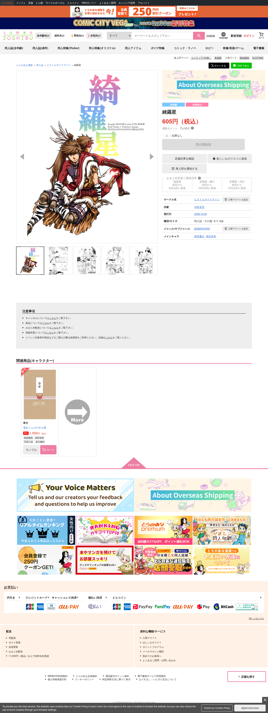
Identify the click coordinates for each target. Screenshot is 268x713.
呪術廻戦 (244, 57)
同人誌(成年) (40, 48)
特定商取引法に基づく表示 (116, 679)
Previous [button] (22, 157)
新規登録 (236, 35)
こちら (52, 318)
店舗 (30, 3)
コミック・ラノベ (185, 48)
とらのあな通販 (24, 65)
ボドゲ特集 (158, 48)
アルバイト (144, 3)
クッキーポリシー (84, 679)
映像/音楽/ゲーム (233, 48)
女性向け (95, 35)
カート (50, 450)
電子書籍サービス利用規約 (152, 675)
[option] (87, 156)
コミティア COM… (201, 57)
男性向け (79, 35)
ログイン (248, 35)
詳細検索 (210, 35)
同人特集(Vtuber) (68, 48)
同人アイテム (133, 48)
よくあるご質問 (107, 3)
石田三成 (28, 441)
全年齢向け (43, 35)
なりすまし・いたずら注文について (158, 679)
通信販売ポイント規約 (117, 675)
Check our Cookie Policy (217, 707)
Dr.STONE (257, 57)
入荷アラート (238, 199)
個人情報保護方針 (57, 679)
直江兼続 (40, 441)
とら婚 (39, 3)
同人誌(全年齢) (14, 48)
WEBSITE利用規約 (57, 675)
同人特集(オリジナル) (102, 48)
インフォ (21, 3)
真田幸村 (39, 437)
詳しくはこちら (256, 618)
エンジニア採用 (127, 3)
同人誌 (39, 65)
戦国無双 (28, 437)
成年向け (59, 35)
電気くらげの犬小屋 (34, 427)
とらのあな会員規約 (86, 675)
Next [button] (152, 157)
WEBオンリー (89, 3)
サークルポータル (55, 3)
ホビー (209, 48)
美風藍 (218, 57)
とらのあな (7, 3)
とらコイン (73, 3)
